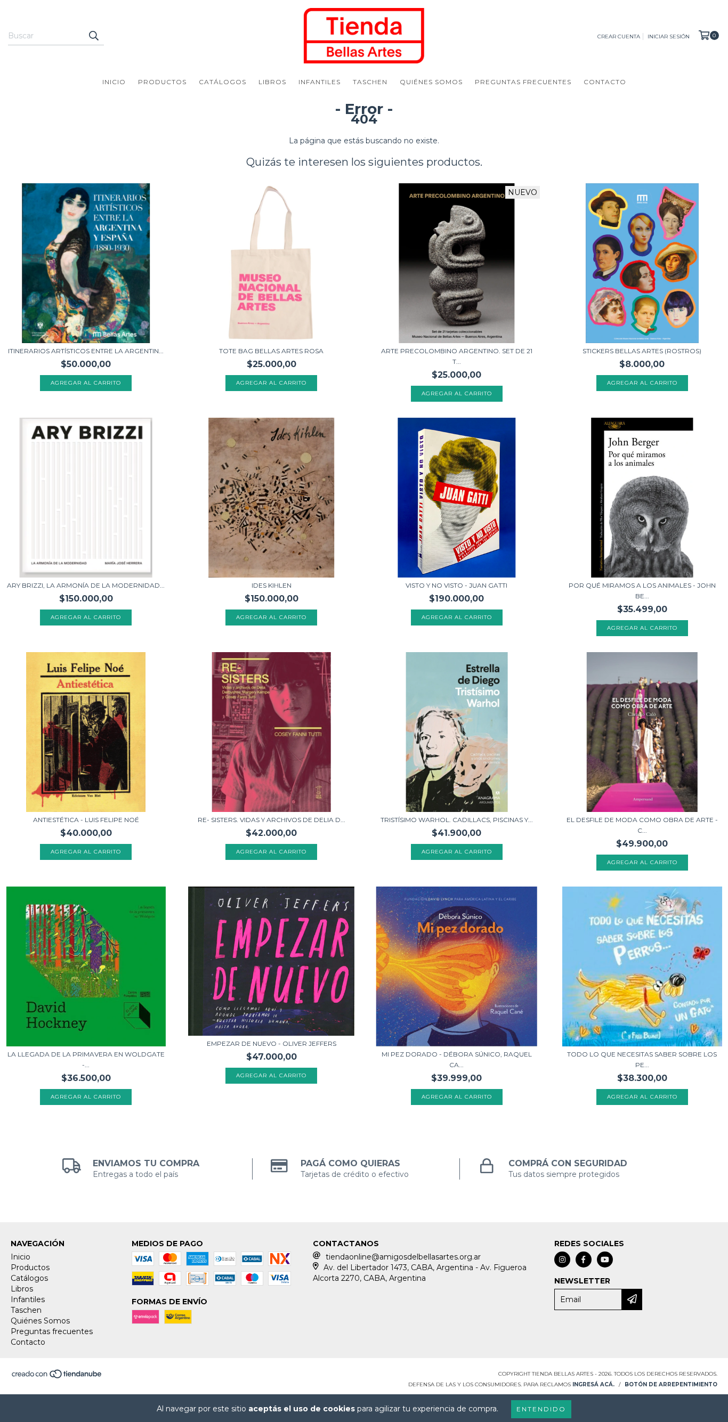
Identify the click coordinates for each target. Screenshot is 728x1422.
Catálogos (222, 82)
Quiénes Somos (431, 82)
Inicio (114, 82)
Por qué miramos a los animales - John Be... (642, 590)
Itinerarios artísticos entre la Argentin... (86, 351)
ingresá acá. (593, 1384)
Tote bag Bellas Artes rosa (271, 351)
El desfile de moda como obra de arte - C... (642, 825)
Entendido (541, 1409)
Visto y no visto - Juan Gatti (456, 585)
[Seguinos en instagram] (562, 1259)
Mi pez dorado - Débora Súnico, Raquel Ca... (457, 1059)
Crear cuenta (618, 36)
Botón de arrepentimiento (671, 1384)
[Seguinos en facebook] (584, 1259)
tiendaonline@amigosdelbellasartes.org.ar (403, 1257)
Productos (162, 82)
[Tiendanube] (57, 1377)
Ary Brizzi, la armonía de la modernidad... (86, 585)
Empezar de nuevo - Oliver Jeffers (271, 1043)
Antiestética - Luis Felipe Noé (86, 820)
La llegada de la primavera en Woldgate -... (86, 1059)
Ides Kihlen (272, 585)
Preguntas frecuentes (523, 82)
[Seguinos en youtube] (605, 1259)
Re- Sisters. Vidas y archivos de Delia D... (271, 820)
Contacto (605, 82)
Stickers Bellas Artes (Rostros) (642, 351)
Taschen (370, 82)
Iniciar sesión (669, 36)
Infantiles (319, 82)
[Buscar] (93, 35)
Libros (272, 82)
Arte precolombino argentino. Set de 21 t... (456, 356)
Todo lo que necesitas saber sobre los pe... (642, 1059)
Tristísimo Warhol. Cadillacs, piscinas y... (457, 820)
